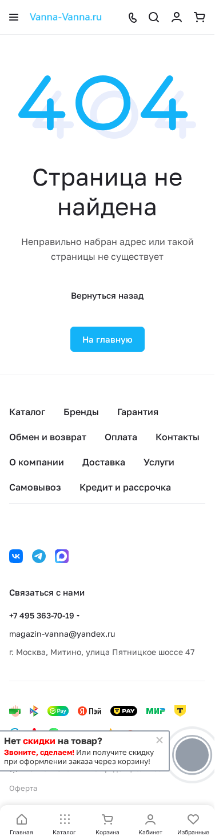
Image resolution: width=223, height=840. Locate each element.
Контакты (178, 437)
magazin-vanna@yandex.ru (62, 633)
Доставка (103, 462)
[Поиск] (154, 17)
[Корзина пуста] (199, 17)
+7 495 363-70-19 (41, 615)
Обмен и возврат (47, 437)
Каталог (27, 411)
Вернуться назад (107, 295)
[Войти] (176, 17)
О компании (36, 462)
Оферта (23, 788)
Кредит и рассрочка (125, 487)
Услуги (159, 462)
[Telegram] (39, 556)
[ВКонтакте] (16, 556)
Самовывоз (35, 487)
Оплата (121, 437)
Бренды (81, 411)
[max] (62, 556)
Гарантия (137, 411)
